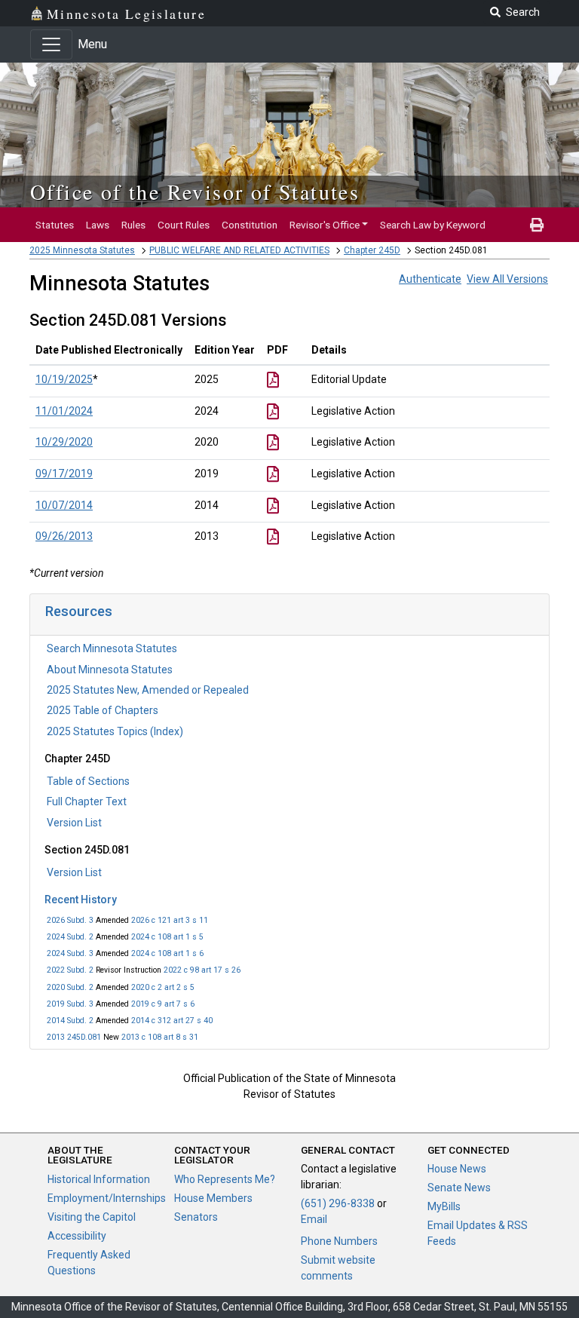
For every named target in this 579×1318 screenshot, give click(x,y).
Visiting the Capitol (91, 1217)
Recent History (80, 899)
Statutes (54, 225)
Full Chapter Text (87, 801)
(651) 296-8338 (338, 1203)
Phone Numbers (339, 1241)
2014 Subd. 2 (70, 1020)
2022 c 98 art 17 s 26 (202, 970)
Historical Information (98, 1179)
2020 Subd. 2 (70, 987)
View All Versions (507, 279)
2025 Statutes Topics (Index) (115, 731)
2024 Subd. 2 (70, 937)
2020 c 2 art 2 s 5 (163, 987)
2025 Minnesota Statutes (82, 250)
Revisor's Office (325, 225)
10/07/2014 (64, 505)
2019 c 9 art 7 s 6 (163, 1004)
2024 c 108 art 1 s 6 (167, 953)
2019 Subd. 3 (70, 1004)
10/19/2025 (64, 379)
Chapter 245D (372, 250)
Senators (196, 1217)
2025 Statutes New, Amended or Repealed (148, 690)
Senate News (459, 1188)
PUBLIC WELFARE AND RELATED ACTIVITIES (239, 250)
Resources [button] (78, 611)
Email (314, 1219)
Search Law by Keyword (433, 225)
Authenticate (430, 279)
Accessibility (76, 1236)
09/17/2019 (64, 473)
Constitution (249, 225)
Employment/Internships (106, 1198)
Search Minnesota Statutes (112, 648)
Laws (97, 225)
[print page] (537, 224)
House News (456, 1169)
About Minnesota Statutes (110, 670)
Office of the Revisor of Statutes (195, 191)
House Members (213, 1198)
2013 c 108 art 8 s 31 (159, 1037)
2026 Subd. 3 (70, 920)
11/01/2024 (64, 411)
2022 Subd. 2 (70, 970)
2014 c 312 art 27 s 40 (172, 1020)
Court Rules (184, 225)
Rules (133, 225)
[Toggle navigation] (51, 44)
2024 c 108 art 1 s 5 (167, 937)
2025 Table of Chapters (102, 710)
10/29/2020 (64, 442)
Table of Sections (88, 781)
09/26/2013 (64, 536)
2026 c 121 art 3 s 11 (169, 920)
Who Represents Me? (224, 1179)
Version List (74, 823)
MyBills (444, 1206)
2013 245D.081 (74, 1037)
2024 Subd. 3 (70, 953)
